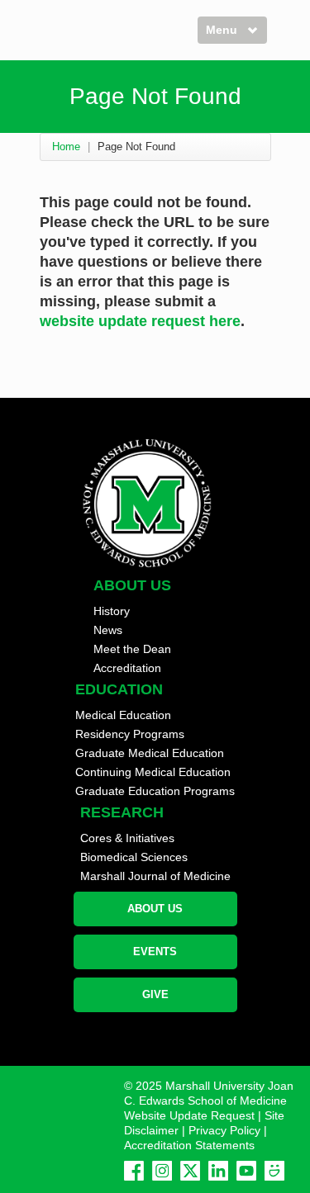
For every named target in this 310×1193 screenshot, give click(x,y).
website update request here (140, 321)
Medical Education (123, 715)
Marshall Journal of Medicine (155, 876)
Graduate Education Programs (155, 791)
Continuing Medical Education (153, 772)
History (111, 611)
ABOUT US (155, 908)
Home (66, 146)
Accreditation (127, 668)
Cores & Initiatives (127, 838)
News (107, 630)
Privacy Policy (224, 1130)
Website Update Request (189, 1115)
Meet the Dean (132, 649)
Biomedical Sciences (134, 857)
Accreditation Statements (189, 1145)
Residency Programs (129, 734)
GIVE (155, 994)
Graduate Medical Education (149, 753)
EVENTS (155, 951)
